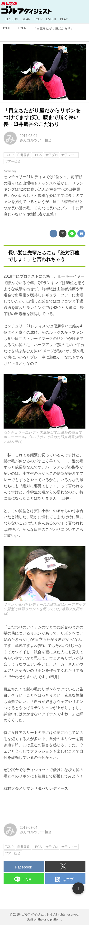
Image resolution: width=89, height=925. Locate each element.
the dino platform (49, 919)
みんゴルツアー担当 (36, 140)
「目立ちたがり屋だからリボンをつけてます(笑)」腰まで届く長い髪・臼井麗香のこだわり (42, 117)
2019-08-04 (28, 136)
